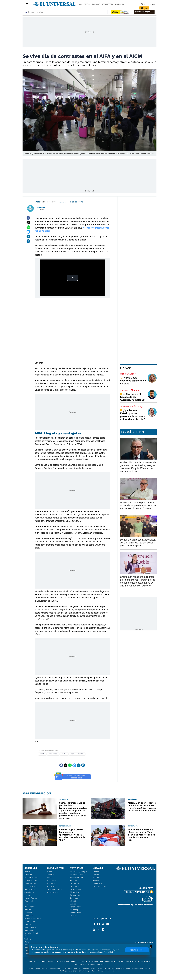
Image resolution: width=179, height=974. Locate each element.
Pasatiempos (75, 907)
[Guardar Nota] (28, 241)
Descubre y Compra (78, 872)
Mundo (27, 895)
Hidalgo (96, 880)
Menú (26, 942)
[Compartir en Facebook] (28, 218)
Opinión (125, 368)
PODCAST (96, 4)
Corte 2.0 (28, 875)
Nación (38, 202)
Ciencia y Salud (31, 933)
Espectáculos (30, 921)
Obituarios (74, 883)
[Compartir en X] (28, 222)
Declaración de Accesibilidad (138, 961)
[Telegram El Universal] (94, 924)
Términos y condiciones (84, 964)
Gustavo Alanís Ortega (131, 406)
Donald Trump (30, 898)
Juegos (73, 904)
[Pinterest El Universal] (98, 929)
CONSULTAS (119, 4)
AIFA (42, 754)
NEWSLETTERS (107, 4)
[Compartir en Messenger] (28, 232)
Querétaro (97, 883)
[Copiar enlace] (28, 236)
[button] (144, 12)
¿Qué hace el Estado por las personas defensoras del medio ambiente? (132, 415)
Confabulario (30, 927)
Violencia (83, 961)
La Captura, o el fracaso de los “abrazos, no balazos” (132, 397)
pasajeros (53, 754)
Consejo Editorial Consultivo (50, 961)
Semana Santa (77, 754)
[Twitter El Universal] (103, 924)
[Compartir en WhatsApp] (28, 227)
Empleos (74, 880)
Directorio (33, 961)
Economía (28, 915)
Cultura (27, 924)
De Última (51, 880)
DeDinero (74, 898)
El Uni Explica (30, 886)
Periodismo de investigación (30, 881)
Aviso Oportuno (76, 877)
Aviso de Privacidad (108, 961)
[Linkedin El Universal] (103, 929)
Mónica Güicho (128, 373)
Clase (49, 872)
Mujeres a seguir (31, 877)
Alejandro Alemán (129, 390)
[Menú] (27, 4)
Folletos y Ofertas (78, 875)
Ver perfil (41, 209)
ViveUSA (73, 901)
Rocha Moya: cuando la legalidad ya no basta (133, 380)
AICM (64, 754)
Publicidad (93, 961)
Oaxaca (96, 875)
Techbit (27, 939)
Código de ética (70, 961)
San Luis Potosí (99, 886)
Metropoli (28, 901)
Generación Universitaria (75, 887)
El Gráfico (74, 892)
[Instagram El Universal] (94, 929)
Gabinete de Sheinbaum (29, 890)
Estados (28, 904)
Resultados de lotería (76, 914)
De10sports (75, 895)
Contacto (100, 964)
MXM (80, 4)
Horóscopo (75, 910)
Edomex (96, 872)
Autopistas (52, 886)
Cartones (28, 913)
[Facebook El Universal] (98, 924)
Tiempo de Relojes (55, 889)
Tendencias (29, 930)
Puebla (96, 877)
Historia (121, 961)
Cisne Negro (52, 892)
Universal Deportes (32, 918)
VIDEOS (87, 4)
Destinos (51, 883)
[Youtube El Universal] (107, 924)
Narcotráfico (29, 907)
